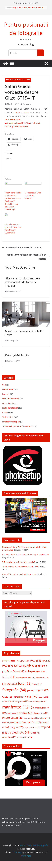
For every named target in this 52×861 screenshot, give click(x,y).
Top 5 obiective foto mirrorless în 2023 (20, 566)
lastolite (43, 697)
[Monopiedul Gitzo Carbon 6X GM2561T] (33, 186)
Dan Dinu (15, 671)
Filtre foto (9, 683)
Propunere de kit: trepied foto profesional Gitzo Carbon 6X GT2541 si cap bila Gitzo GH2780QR (13, 201)
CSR (4, 384)
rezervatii (7, 723)
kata (31, 696)
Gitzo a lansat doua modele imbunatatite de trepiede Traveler (22, 282)
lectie (5, 701)
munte (38, 708)
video (35, 733)
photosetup (40, 713)
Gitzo (7, 696)
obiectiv (11, 713)
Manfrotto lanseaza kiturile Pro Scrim (25, 333)
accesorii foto (10, 660)
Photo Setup (12, 718)
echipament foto (25, 677)
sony (26, 727)
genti (43, 690)
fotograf (37, 684)
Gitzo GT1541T (22, 112)
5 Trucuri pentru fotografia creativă (18, 562)
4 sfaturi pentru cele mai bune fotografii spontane (25, 554)
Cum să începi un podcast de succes (19, 574)
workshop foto (24, 737)
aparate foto (30, 660)
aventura (21, 665)
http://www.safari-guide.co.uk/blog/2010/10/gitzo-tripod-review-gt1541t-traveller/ (23, 123)
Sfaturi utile (7, 417)
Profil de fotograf (10, 408)
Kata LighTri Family (17, 355)
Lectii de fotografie (10, 398)
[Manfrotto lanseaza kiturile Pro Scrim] (26, 303)
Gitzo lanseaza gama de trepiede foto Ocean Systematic (13, 228)
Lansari (5, 394)
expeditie (41, 677)
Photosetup (27, 104)
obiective (24, 713)
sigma (17, 727)
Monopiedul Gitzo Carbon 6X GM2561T (33, 195)
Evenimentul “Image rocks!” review (24, 247)
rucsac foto (32, 722)
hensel (19, 696)
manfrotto (17, 707)
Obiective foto (8, 403)
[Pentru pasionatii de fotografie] (5, 63)
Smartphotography (11, 421)
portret (28, 718)
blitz (34, 665)
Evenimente (7, 389)
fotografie (14, 689)
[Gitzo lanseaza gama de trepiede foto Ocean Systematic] (13, 218)
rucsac (18, 722)
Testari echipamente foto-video (18, 80)
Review (5, 412)
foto (24, 683)
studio (35, 727)
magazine (41, 701)
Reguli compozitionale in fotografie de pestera (26, 256)
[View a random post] (46, 63)
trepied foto (19, 732)
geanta (32, 690)
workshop (9, 737)
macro (32, 701)
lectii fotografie (18, 701)
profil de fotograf (41, 718)
